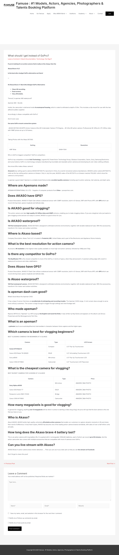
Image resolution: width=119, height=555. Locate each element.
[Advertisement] (59, 30)
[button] (66, 13)
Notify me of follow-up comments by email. (23, 518)
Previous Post (9, 463)
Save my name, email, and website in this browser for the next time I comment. (36, 513)
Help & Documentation (28, 59)
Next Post (111, 463)
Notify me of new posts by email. (20, 523)
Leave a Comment (14, 59)
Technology (40, 59)
